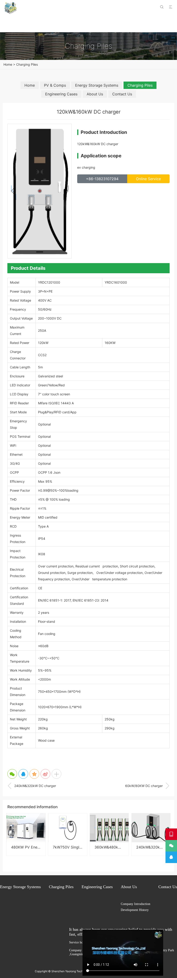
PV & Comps (55, 85)
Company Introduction (135, 904)
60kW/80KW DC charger (147, 785)
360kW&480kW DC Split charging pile (127, 847)
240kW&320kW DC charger (31, 785)
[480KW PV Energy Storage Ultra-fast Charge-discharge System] (25, 827)
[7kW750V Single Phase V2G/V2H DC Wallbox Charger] (67, 827)
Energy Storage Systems (96, 85)
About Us (95, 94)
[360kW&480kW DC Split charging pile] (109, 827)
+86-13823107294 (102, 178)
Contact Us (122, 94)
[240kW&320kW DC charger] (151, 827)
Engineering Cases (61, 94)
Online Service (148, 178)
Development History (135, 910)
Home (7, 64)
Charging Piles (27, 64)
